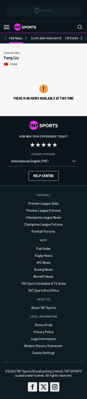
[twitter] (43, 387)
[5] (55, 145)
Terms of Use (44, 325)
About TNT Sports (43, 308)
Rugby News (43, 256)
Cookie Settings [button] (43, 353)
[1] (32, 145)
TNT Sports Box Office (43, 290)
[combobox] (44, 161)
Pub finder (43, 249)
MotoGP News (43, 276)
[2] (38, 145)
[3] (43, 145)
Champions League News (43, 217)
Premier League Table (43, 203)
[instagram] (54, 387)
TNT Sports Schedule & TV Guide (43, 283)
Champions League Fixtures (43, 224)
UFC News (44, 263)
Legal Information (43, 339)
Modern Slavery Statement (43, 346)
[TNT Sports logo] (25, 26)
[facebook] (32, 387)
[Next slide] (81, 38)
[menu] (79, 27)
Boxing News (43, 270)
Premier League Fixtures (43, 210)
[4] (49, 145)
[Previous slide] (5, 38)
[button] (6, 27)
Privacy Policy (43, 332)
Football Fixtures (43, 231)
